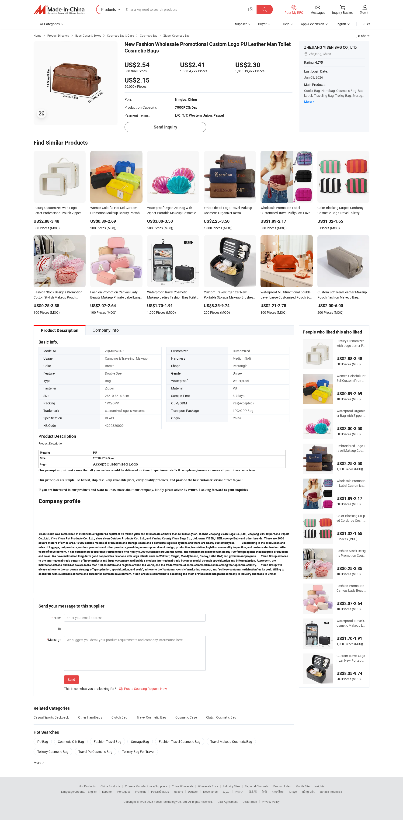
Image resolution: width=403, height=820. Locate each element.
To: (60, 628)
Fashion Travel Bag (107, 741)
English (92, 791)
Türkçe (292, 791)
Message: (54, 639)
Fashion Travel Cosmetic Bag (180, 741)
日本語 (252, 791)
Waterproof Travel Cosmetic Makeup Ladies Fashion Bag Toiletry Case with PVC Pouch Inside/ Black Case (351, 623)
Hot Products (87, 786)
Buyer (262, 24)
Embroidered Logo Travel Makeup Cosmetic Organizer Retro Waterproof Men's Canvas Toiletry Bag (351, 448)
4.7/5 (319, 62)
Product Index (282, 786)
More (308, 101)
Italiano (178, 791)
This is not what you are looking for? (90, 688)
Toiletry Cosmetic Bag (53, 751)
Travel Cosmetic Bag (151, 717)
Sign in (364, 12)
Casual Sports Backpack (51, 717)
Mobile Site (302, 786)
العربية (226, 791)
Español (107, 791)
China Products (110, 786)
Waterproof (241, 381)
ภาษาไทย (278, 791)
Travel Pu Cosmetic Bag (95, 751)
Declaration (250, 801)
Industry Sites (231, 786)
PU (235, 388)
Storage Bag (140, 741)
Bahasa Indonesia (331, 791)
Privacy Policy (271, 801)
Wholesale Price (208, 786)
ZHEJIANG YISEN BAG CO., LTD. (330, 47)
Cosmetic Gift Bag (71, 741)
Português (123, 791)
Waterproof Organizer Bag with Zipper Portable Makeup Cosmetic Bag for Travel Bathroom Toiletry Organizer (351, 413)
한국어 (239, 791)
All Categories (50, 24)
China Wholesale (182, 786)
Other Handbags (90, 717)
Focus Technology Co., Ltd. (171, 801)
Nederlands (210, 791)
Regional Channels (256, 786)
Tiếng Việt (308, 791)
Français (140, 791)
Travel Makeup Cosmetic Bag (231, 741)
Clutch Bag (119, 717)
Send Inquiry (165, 127)
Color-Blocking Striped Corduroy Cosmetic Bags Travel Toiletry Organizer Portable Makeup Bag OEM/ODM (351, 518)
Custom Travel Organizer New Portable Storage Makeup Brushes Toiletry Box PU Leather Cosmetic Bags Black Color (351, 658)
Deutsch (193, 791)
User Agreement (228, 801)
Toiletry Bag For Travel (138, 751)
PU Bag (42, 741)
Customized (241, 351)
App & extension (312, 24)
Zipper (109, 388)
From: (56, 617)
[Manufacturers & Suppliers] (59, 9)
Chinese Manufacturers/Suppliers (146, 786)
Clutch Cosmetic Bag (221, 717)
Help (286, 24)
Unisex (237, 373)
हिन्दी (264, 791)
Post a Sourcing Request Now (143, 688)
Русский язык (160, 791)
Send (71, 679)
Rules (366, 24)
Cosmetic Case (186, 717)
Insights (319, 786)
